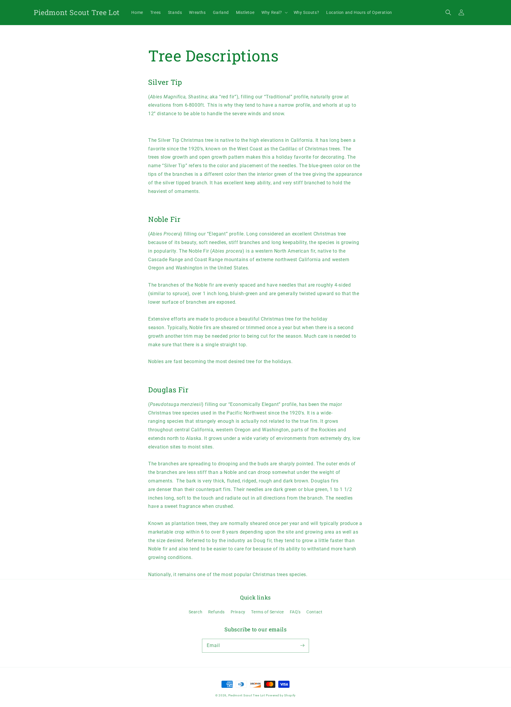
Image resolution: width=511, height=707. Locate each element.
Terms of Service (267, 612)
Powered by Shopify (281, 695)
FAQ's (295, 612)
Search (196, 612)
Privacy (238, 612)
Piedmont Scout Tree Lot (246, 695)
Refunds (216, 612)
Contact (314, 612)
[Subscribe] (302, 645)
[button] (448, 12)
